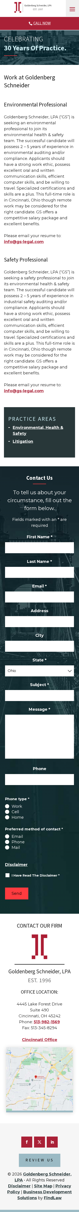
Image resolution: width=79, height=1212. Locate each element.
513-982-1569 (47, 1022)
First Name (39, 537)
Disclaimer (16, 864)
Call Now (42, 23)
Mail (16, 847)
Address (39, 610)
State (39, 660)
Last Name (39, 561)
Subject (39, 684)
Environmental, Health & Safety (38, 430)
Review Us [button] (39, 1160)
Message (39, 709)
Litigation (23, 441)
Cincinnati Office (39, 1039)
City (39, 635)
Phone (39, 768)
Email (39, 586)
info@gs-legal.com (24, 241)
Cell (15, 812)
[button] (72, 9)
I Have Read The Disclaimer (35, 875)
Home (18, 817)
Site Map (43, 1186)
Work (17, 806)
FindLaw (53, 1198)
